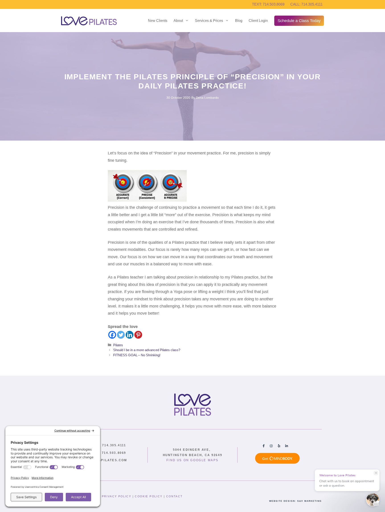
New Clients (157, 21)
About (178, 21)
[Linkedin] (129, 335)
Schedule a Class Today (299, 20)
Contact (174, 496)
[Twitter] (121, 335)
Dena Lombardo (207, 97)
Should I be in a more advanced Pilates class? (146, 350)
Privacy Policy (116, 496)
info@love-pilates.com (102, 460)
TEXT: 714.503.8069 (268, 4)
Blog (238, 21)
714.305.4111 (107, 445)
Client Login (258, 21)
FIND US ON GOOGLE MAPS (192, 460)
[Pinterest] (138, 335)
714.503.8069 (107, 453)
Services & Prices (209, 21)
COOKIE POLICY (148, 496)
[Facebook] (112, 335)
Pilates (118, 345)
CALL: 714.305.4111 (306, 4)
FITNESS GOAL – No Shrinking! (136, 355)
